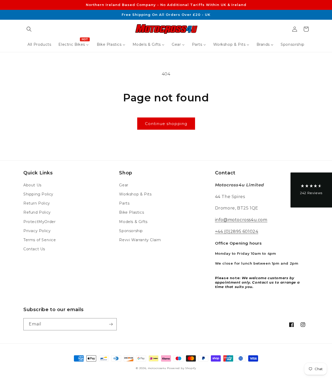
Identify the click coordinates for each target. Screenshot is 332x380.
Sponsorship (131, 230)
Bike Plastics (131, 212)
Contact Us (34, 249)
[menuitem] (39, 44)
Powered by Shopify (181, 368)
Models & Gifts (133, 221)
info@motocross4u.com (241, 219)
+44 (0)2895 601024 (236, 231)
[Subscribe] (110, 324)
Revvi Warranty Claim (140, 240)
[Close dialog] (61, 148)
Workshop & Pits (135, 194)
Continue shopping (166, 123)
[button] (29, 29)
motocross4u (157, 368)
